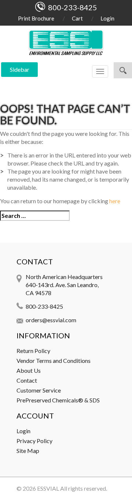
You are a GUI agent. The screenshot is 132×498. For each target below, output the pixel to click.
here (114, 200)
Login (107, 18)
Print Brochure (36, 18)
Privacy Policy (34, 440)
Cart (77, 18)
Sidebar (19, 69)
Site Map (27, 450)
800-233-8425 (44, 306)
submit (123, 70)
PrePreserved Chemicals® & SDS (58, 400)
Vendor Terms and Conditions (53, 360)
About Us (28, 370)
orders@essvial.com (51, 319)
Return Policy (33, 350)
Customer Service (38, 390)
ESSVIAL (48, 488)
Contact (26, 380)
